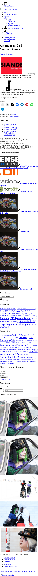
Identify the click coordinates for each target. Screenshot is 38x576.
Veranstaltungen (23, 324)
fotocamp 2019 (5, 342)
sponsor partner (24, 354)
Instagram (34, 318)
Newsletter (21, 349)
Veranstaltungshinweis (28, 359)
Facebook (9, 338)
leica (20, 347)
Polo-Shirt (13, 351)
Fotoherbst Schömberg (24, 342)
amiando (8, 335)
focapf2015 (22, 311)
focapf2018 (16, 313)
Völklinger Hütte (21, 361)
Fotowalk (23, 318)
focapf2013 (3, 54)
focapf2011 (32, 309)
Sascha (13, 114)
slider (2, 354)
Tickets (31, 357)
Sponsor (16, 116)
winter (3, 363)
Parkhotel (29, 349)
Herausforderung (7, 347)
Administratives (10, 308)
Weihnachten (31, 361)
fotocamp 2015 (20, 340)
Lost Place (27, 347)
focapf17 (16, 337)
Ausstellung (29, 335)
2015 (2, 335)
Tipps (5, 324)
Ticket (22, 357)
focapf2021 (5, 316)
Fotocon (13, 342)
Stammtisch (27, 321)
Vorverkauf (11, 361)
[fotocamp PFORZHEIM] (8, 9)
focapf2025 (26, 315)
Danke (11, 116)
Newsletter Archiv (5, 379)
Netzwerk (13, 349)
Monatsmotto (6, 322)
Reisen (15, 322)
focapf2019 (26, 314)
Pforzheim (5, 352)
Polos (20, 351)
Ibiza (15, 347)
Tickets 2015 (4, 359)
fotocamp (11, 54)
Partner (35, 349)
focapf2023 (16, 316)
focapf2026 (33, 315)
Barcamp (24, 309)
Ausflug (17, 335)
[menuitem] (21, 13)
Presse (25, 351)
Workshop (5, 327)
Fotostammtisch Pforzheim (15, 345)
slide (33, 351)
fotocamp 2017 (32, 340)
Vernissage (3, 361)
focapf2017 (5, 314)
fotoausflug (26, 337)
